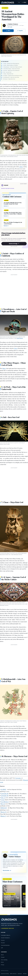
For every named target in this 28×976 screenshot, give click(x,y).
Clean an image (14, 243)
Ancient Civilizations (5, 937)
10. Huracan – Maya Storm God (9, 79)
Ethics (2, 962)
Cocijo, (2, 799)
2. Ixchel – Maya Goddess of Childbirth (10, 65)
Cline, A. (3, 797)
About (2, 954)
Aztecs (16, 348)
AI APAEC (3, 789)
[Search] (19, 2)
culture (21, 166)
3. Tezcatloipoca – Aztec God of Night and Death (12, 66)
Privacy (2, 964)
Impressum (20, 973)
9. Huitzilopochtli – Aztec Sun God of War (11, 77)
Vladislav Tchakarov (13, 24)
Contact (2, 957)
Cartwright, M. (4, 793)
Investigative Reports (5, 935)
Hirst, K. (3, 804)
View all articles (7, 870)
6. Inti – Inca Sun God (7, 72)
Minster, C (3, 816)
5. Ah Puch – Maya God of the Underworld (11, 70)
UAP (2, 947)
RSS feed (24, 973)
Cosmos (3, 940)
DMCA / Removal (13, 973)
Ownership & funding (5, 973)
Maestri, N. (3, 812)
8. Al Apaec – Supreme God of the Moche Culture (12, 75)
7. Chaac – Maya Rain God (8, 73)
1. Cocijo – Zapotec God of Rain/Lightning (11, 63)
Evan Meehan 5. (5, 802)
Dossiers (5, 7)
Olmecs (4, 368)
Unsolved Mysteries (5, 945)
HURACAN (3, 808)
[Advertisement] (14, 290)
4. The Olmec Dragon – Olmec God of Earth (11, 68)
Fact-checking (4, 959)
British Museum (20, 338)
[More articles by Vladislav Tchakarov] (4, 25)
